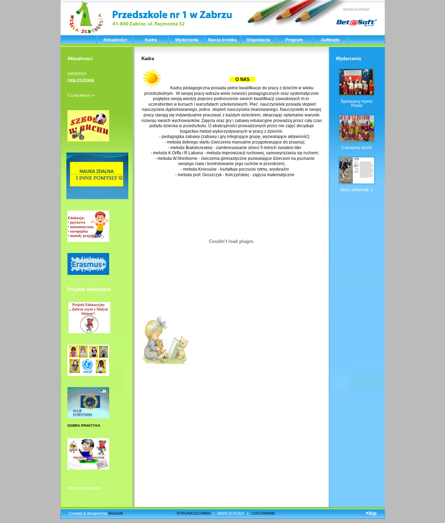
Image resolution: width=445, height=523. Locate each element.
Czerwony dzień (356, 147)
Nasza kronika (222, 40)
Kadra (151, 40)
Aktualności (115, 40)
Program (294, 40)
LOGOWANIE (263, 513)
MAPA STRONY (230, 513)
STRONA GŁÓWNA (193, 513)
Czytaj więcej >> (81, 95)
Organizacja (258, 40)
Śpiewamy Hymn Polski (357, 103)
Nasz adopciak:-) (357, 189)
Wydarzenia (187, 40)
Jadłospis (330, 40)
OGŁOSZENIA (81, 80)
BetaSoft (115, 513)
